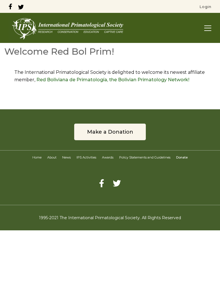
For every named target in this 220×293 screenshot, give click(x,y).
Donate (182, 157)
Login (205, 6)
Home (37, 157)
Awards (107, 157)
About (51, 157)
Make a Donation (110, 132)
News (66, 157)
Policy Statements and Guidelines (144, 157)
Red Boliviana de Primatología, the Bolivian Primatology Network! (112, 79)
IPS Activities (86, 157)
